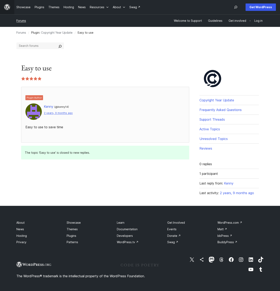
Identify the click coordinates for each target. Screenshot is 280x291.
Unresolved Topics (213, 139)
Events (171, 229)
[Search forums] (60, 45)
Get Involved (176, 222)
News (20, 229)
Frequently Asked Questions (220, 110)
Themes (72, 229)
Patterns (72, 242)
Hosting (21, 235)
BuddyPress (227, 242)
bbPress (224, 235)
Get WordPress (260, 7)
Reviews (205, 148)
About (20, 222)
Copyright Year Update (57, 32)
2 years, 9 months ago (58, 113)
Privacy (21, 242)
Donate (174, 235)
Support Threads (212, 119)
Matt (222, 229)
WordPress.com (229, 222)
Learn (120, 222)
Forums (21, 20)
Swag (172, 242)
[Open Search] (235, 7)
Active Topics (209, 129)
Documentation (127, 229)
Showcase (74, 222)
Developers (125, 235)
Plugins (71, 235)
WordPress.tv (128, 242)
